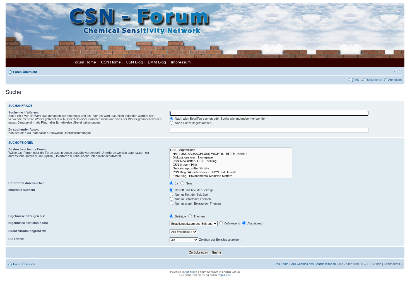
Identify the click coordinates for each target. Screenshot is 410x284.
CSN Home (111, 62)
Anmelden (395, 79)
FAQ (356, 79)
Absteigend (254, 223)
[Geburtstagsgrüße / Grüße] (230, 168)
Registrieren (374, 79)
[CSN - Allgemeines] (230, 150)
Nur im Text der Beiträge (191, 194)
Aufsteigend (232, 223)
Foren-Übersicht (25, 72)
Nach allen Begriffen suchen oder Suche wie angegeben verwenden (220, 118)
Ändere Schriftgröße (398, 70)
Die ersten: (16, 239)
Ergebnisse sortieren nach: (28, 222)
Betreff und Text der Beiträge (194, 190)
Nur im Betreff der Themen (192, 199)
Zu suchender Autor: (23, 129)
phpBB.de (224, 274)
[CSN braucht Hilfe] (230, 165)
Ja (176, 183)
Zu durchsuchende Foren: (27, 149)
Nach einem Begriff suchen (192, 123)
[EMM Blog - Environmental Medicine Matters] (230, 176)
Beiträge (180, 216)
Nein (188, 183)
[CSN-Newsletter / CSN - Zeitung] (230, 161)
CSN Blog (134, 62)
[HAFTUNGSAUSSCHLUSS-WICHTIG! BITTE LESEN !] (230, 154)
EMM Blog (157, 62)
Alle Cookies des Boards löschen (313, 264)
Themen (199, 216)
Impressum (181, 62)
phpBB (190, 271)
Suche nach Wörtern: (23, 112)
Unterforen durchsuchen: (27, 183)
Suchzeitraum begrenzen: (27, 231)
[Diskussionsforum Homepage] (230, 157)
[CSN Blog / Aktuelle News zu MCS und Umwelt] (230, 172)
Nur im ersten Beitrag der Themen (197, 203)
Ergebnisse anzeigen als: (26, 216)
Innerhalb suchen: (21, 189)
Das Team (281, 264)
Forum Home (84, 62)
